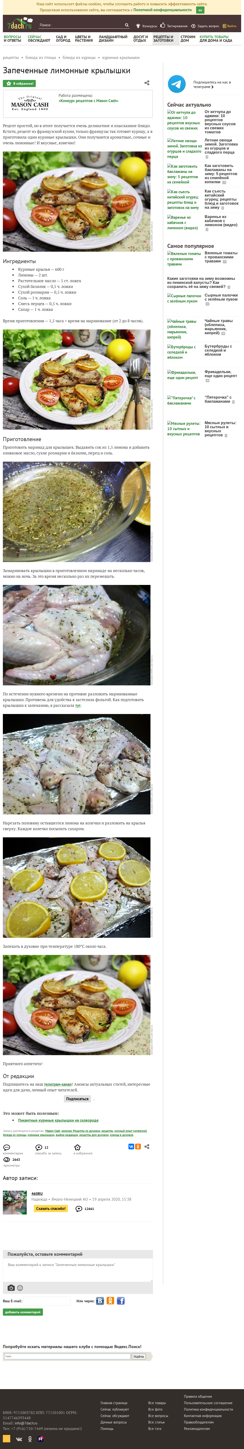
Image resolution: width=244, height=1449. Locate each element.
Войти (231, 26)
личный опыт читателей (130, 1131)
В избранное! (22, 83)
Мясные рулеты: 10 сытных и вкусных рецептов (220, 429)
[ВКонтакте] (131, 1146)
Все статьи (156, 1422)
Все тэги (154, 1428)
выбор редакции (67, 1135)
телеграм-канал (58, 1084)
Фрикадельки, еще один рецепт (221, 374)
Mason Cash (52, 1131)
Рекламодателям (197, 1428)
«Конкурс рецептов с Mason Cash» (88, 100)
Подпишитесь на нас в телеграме (212, 84)
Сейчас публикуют (115, 1409)
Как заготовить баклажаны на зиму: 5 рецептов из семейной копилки (221, 174)
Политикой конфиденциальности (162, 9)
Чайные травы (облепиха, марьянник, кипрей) (219, 327)
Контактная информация (203, 1415)
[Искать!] (127, 25)
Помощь (107, 1428)
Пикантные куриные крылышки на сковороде (58, 1120)
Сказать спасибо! (51, 1208)
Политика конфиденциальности (208, 1409)
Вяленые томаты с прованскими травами (221, 257)
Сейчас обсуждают (115, 1415)
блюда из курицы (14, 1135)
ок (200, 10)
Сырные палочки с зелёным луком (221, 297)
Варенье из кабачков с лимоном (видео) (221, 221)
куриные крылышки (41, 1135)
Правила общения (198, 1396)
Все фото (155, 1409)
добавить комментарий (23, 1312)
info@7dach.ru (26, 1423)
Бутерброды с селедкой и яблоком (218, 350)
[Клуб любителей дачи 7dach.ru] (20, 23)
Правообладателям (199, 1422)
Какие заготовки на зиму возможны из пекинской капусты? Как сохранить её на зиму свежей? (201, 282)
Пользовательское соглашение (208, 1403)
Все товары (157, 1403)
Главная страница (114, 1403)
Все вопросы (158, 1415)
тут (78, 705)
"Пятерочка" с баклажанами (218, 399)
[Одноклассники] (138, 1146)
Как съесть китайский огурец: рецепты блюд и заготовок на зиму (222, 199)
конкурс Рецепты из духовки (80, 1131)
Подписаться (77, 1098)
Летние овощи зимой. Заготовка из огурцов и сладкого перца (221, 146)
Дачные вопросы (114, 1422)
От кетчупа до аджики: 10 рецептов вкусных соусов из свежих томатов (220, 122)
